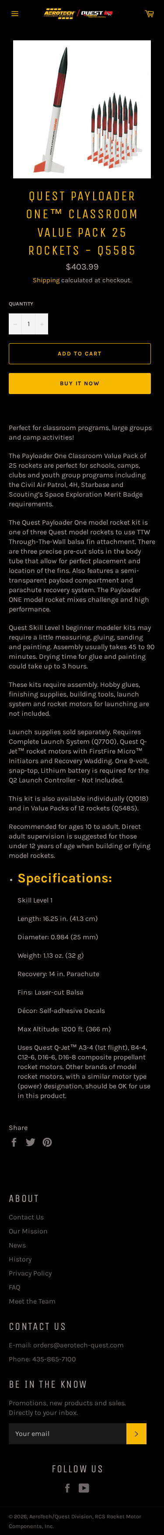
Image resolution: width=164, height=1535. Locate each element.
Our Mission (28, 1231)
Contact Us (26, 1217)
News (17, 1245)
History (20, 1259)
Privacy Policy (30, 1273)
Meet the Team (32, 1301)
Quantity (21, 304)
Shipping (46, 280)
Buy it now (80, 383)
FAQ (14, 1287)
